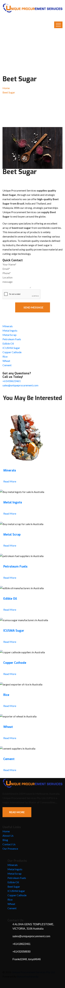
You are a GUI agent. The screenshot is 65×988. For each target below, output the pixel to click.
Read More (9, 481)
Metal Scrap (9, 334)
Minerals (7, 326)
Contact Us (9, 844)
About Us (8, 835)
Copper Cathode (12, 352)
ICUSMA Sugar (11, 347)
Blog (5, 839)
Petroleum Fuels (11, 339)
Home (6, 88)
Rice (5, 356)
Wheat (6, 360)
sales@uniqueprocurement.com (20, 385)
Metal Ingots (9, 330)
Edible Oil (8, 343)
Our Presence (10, 848)
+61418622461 (11, 381)
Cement (7, 365)
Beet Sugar (14, 886)
